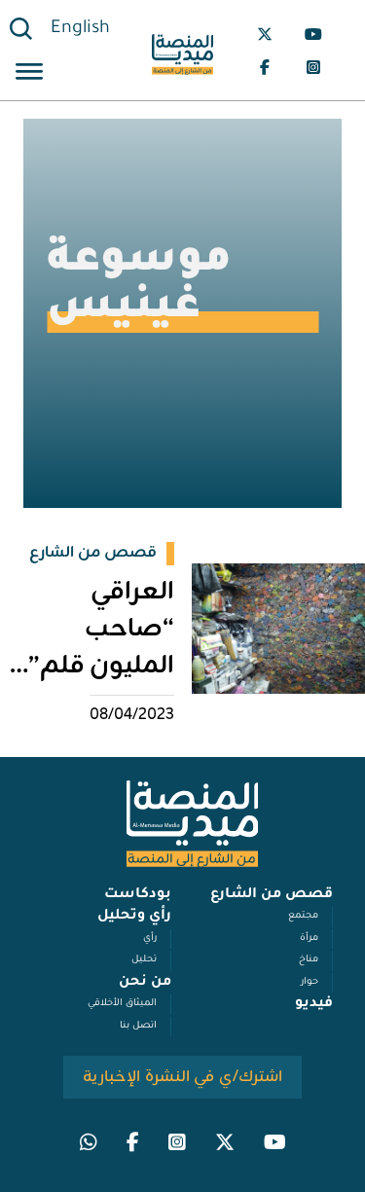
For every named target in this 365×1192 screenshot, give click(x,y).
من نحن (145, 983)
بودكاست (137, 895)
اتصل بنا (138, 1026)
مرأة (309, 938)
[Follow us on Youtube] (313, 34)
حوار (309, 982)
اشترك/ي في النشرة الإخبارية (182, 1077)
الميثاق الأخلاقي (122, 1003)
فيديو (314, 1004)
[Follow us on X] (264, 34)
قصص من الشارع (271, 895)
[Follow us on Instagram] (313, 67)
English (80, 29)
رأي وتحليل (134, 916)
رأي (150, 938)
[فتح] (29, 74)
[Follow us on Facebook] (264, 67)
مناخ (308, 960)
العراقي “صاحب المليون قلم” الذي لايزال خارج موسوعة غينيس (87, 685)
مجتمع (303, 916)
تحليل (144, 960)
